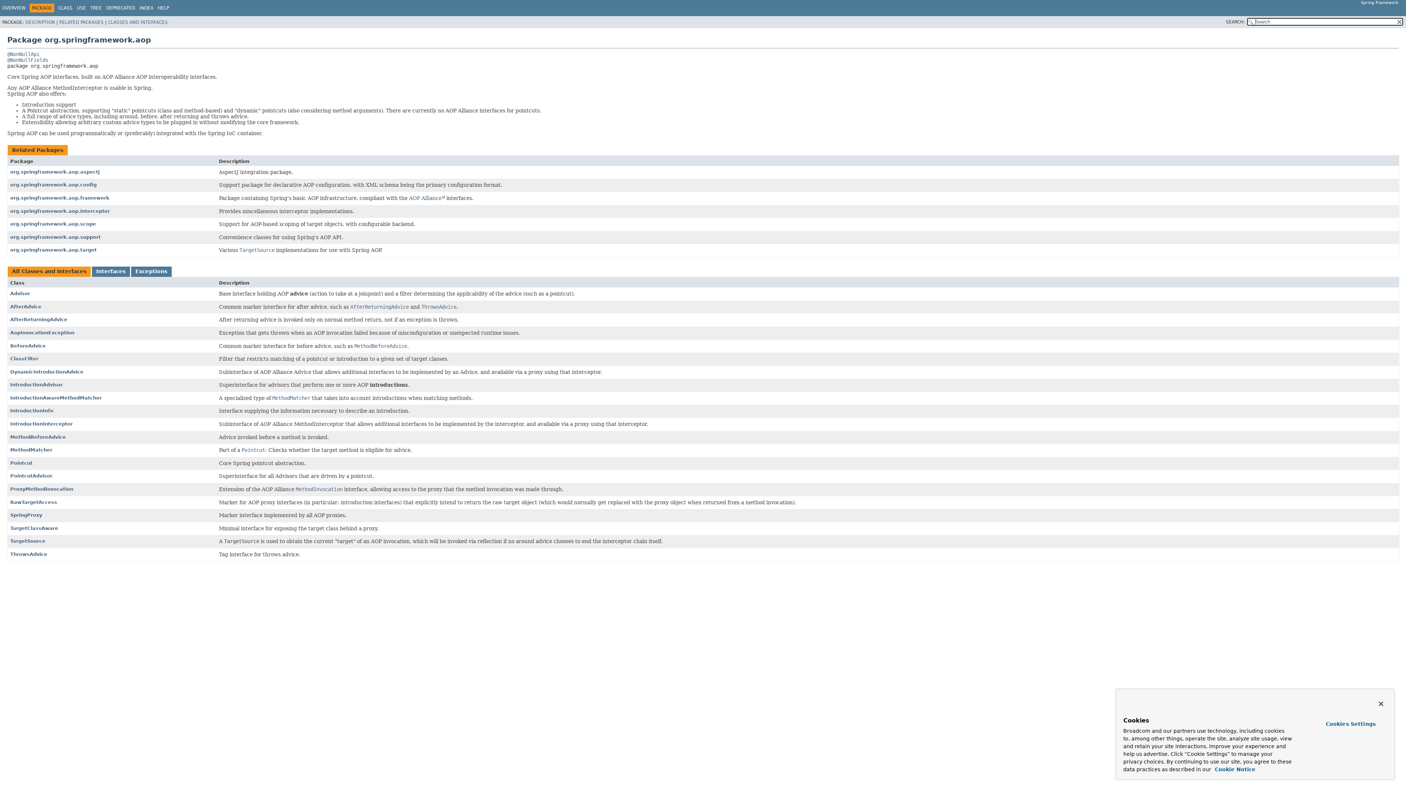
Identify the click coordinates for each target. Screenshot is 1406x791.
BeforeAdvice (28, 346)
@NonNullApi (23, 54)
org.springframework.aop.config (53, 184)
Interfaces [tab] (111, 271)
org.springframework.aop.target (53, 250)
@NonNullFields (27, 60)
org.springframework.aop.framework (59, 198)
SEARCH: (1235, 22)
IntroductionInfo (31, 410)
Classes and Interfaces (138, 22)
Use (81, 8)
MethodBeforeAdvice (38, 437)
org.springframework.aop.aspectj (55, 172)
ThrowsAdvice (28, 554)
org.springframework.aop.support (55, 237)
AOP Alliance (425, 198)
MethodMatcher (31, 450)
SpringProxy (26, 515)
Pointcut (21, 463)
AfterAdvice (25, 306)
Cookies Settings (1351, 724)
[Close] (1381, 704)
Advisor (20, 293)
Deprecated (120, 8)
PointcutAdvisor (31, 476)
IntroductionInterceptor (41, 424)
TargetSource (27, 541)
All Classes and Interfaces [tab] (49, 271)
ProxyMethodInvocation (41, 489)
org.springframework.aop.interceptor (60, 211)
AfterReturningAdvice (38, 319)
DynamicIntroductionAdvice (46, 372)
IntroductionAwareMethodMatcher (56, 398)
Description (40, 22)
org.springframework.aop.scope (53, 224)
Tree (96, 8)
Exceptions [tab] (151, 271)
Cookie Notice (1234, 769)
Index (146, 8)
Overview (14, 8)
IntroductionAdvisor (36, 384)
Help (163, 8)
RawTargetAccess (33, 502)
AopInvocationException (42, 332)
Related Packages (81, 22)
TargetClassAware (34, 528)
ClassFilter (24, 358)
